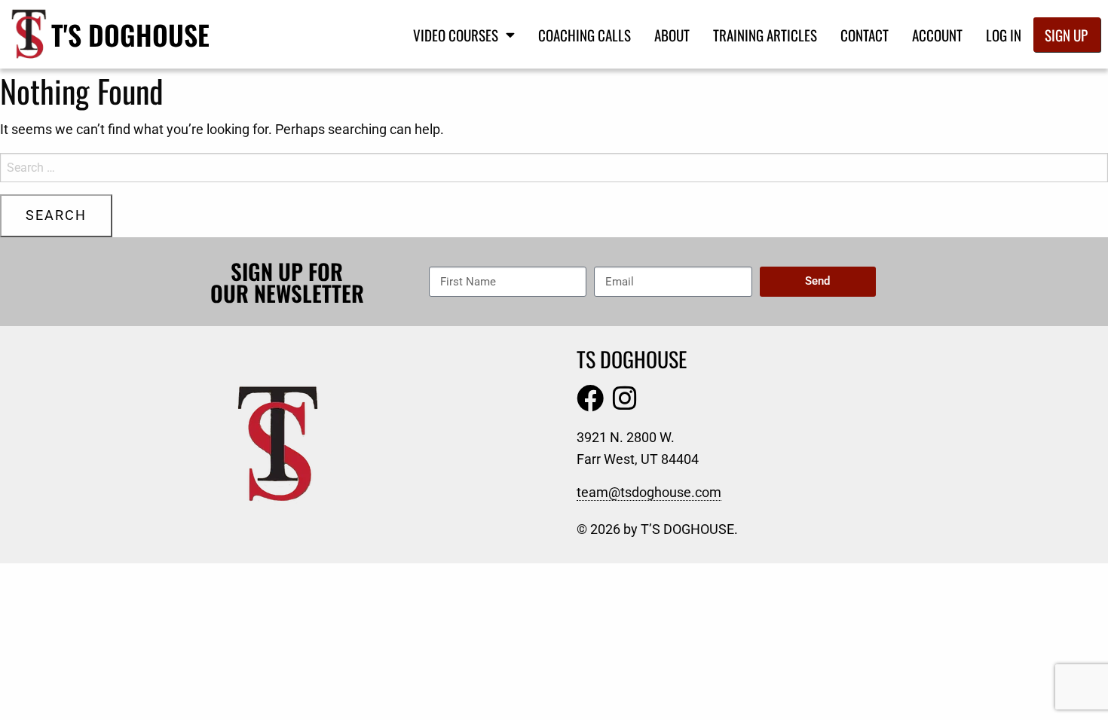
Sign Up (1066, 34)
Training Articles (765, 34)
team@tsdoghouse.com (649, 492)
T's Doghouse (130, 34)
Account (937, 34)
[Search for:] (554, 167)
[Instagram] (624, 398)
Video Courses (455, 34)
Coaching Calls (584, 34)
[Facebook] (590, 398)
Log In (1003, 34)
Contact (864, 34)
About (672, 34)
